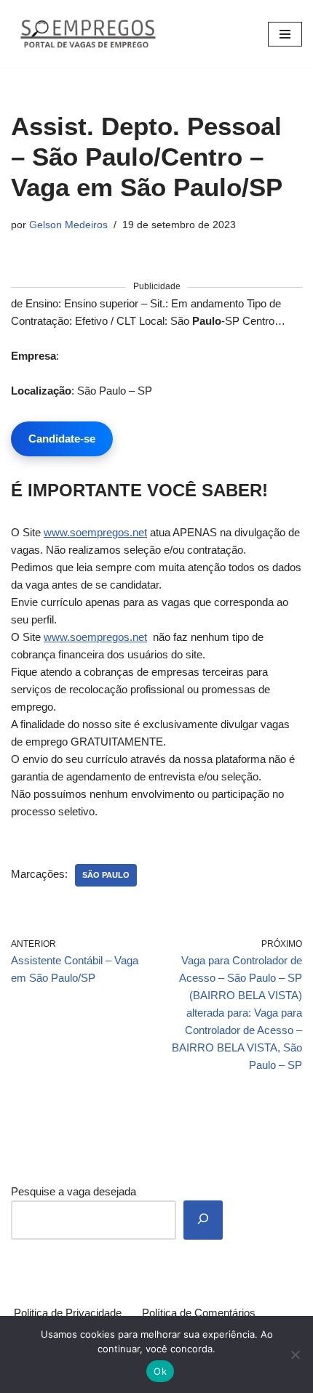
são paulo (106, 875)
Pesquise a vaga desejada (73, 1191)
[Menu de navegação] (285, 34)
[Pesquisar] (203, 1220)
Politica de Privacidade (68, 1313)
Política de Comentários (198, 1313)
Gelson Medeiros (68, 224)
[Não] (295, 1354)
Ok (160, 1371)
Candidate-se (61, 438)
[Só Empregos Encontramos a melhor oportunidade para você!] (87, 33)
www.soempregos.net (95, 532)
